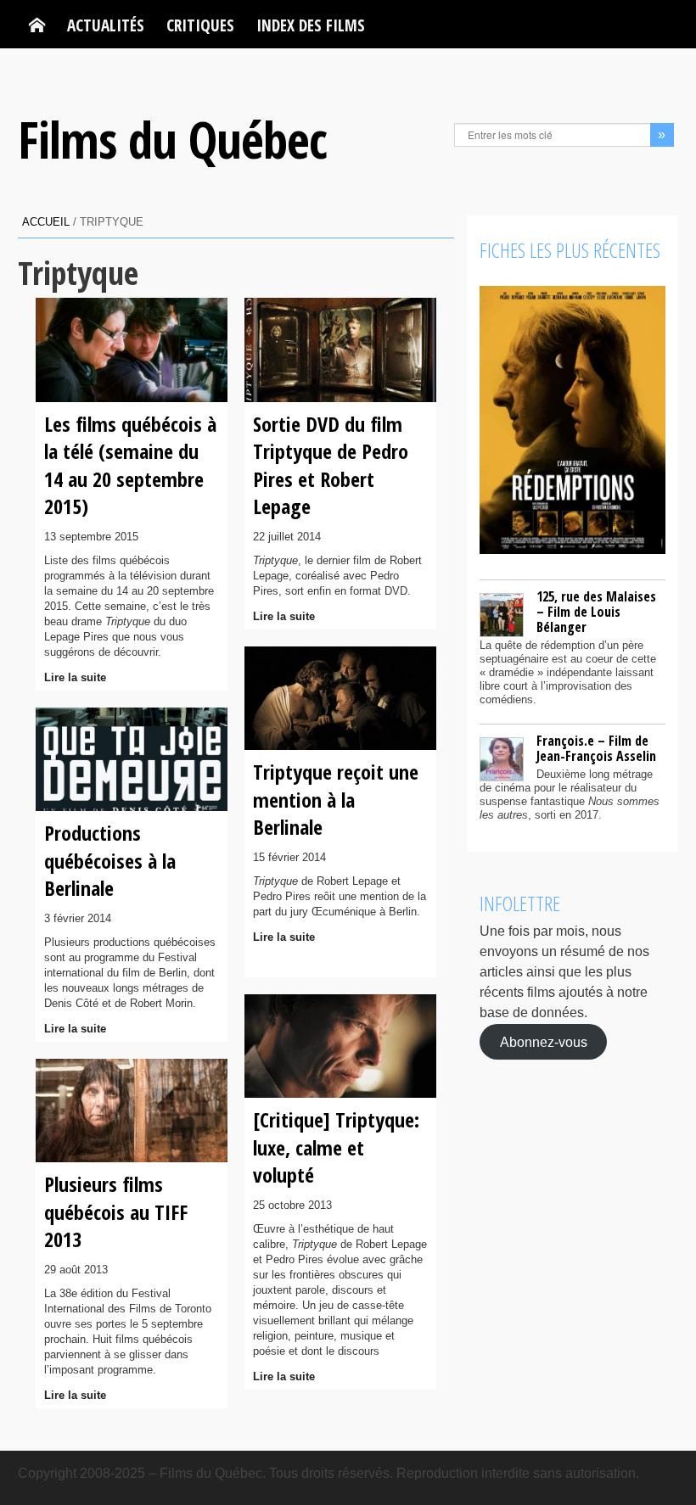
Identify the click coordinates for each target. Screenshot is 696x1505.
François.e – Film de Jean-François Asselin (596, 748)
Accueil (46, 221)
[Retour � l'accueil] (36, 25)
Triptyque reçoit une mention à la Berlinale (335, 799)
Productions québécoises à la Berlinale (110, 860)
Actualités (105, 25)
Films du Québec (172, 139)
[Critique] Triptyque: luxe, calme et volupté (336, 1147)
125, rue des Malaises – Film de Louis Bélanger (596, 611)
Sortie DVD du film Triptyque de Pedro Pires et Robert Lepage (330, 465)
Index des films (310, 25)
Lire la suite (75, 677)
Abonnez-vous (543, 1041)
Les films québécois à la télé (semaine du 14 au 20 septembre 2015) (130, 465)
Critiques (200, 25)
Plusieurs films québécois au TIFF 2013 (116, 1211)
